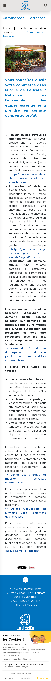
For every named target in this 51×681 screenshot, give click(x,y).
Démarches (10, 32)
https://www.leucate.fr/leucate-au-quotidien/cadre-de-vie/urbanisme (27, 178)
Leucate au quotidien (31, 28)
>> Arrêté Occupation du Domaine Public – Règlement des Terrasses (25, 512)
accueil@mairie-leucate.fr (23, 550)
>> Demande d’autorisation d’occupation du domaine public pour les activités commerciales (25, 354)
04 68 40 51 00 (28, 604)
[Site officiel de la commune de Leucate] (25, 5)
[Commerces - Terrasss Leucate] (25, 72)
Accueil (7, 28)
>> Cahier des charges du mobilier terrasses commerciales (25, 478)
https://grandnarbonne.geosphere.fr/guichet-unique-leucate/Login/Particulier (27, 253)
